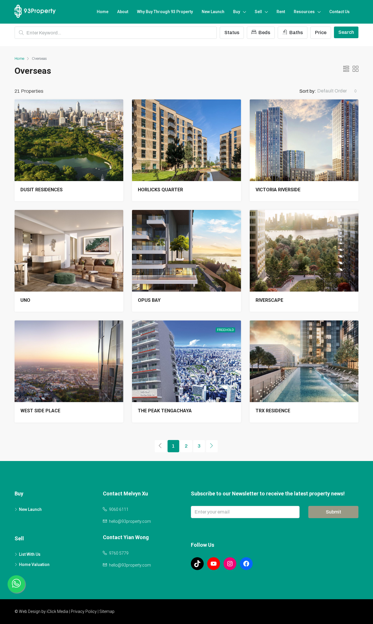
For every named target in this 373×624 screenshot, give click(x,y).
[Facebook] (246, 563)
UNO (25, 300)
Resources (304, 11)
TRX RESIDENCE (273, 410)
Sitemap (107, 611)
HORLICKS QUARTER (160, 189)
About (122, 11)
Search (346, 32)
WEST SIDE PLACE (40, 410)
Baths (295, 32)
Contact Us (339, 11)
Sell (258, 11)
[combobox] (337, 91)
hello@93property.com (130, 521)
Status (231, 32)
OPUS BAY (149, 300)
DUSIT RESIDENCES (41, 189)
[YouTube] (213, 563)
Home (102, 11)
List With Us (30, 554)
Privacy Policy (84, 611)
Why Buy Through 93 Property (165, 11)
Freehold (225, 330)
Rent (281, 11)
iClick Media (57, 611)
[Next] (212, 446)
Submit (333, 511)
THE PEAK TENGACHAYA (165, 410)
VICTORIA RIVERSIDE (278, 189)
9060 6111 (119, 509)
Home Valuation (34, 564)
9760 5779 (119, 553)
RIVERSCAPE (269, 300)
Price (320, 32)
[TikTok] (197, 563)
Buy (236, 11)
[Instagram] (230, 563)
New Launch (213, 11)
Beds (264, 32)
